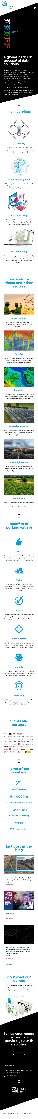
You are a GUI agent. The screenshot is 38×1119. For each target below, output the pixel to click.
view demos (19, 996)
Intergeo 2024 (9, 913)
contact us (19, 1053)
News (7, 882)
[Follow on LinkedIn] (35, 8)
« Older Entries (8, 964)
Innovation (8, 955)
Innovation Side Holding (20, 90)
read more (9, 885)
